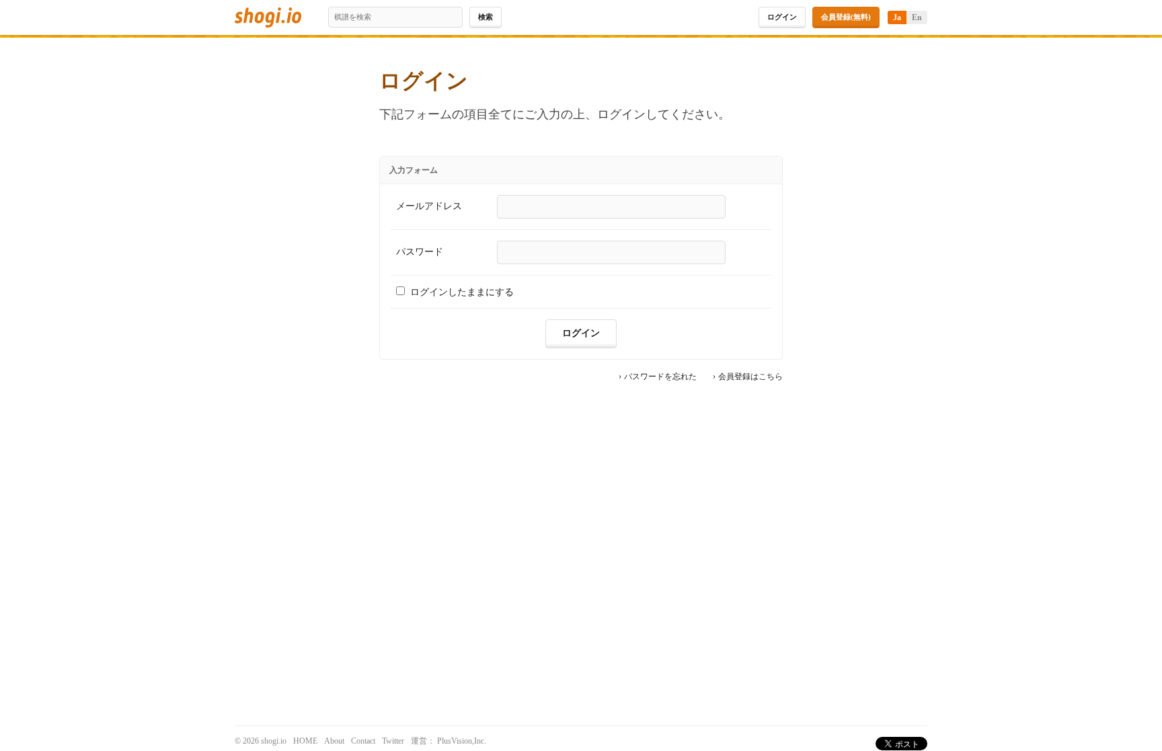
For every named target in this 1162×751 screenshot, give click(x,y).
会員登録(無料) (846, 17)
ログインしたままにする (462, 292)
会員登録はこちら (750, 377)
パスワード (419, 252)
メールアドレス (429, 206)
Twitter (393, 741)
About (334, 741)
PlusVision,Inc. (461, 741)
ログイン (782, 17)
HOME (305, 741)
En (917, 17)
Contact (363, 741)
